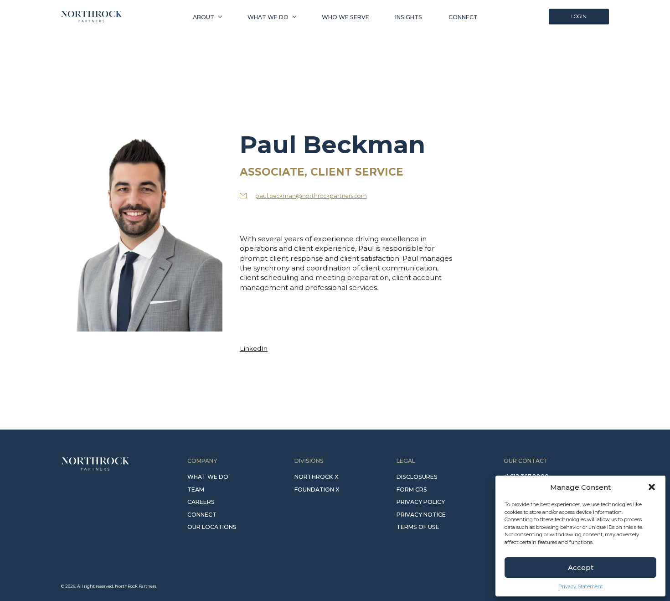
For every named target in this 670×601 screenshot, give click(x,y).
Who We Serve (345, 16)
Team (195, 489)
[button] (651, 487)
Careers (201, 501)
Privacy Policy (421, 501)
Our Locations (212, 526)
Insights (408, 16)
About (203, 16)
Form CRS (412, 489)
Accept (580, 567)
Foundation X (316, 489)
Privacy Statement (580, 586)
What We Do (268, 16)
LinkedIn (254, 348)
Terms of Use (418, 526)
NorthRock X (316, 476)
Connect (463, 16)
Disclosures (417, 476)
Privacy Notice (421, 514)
